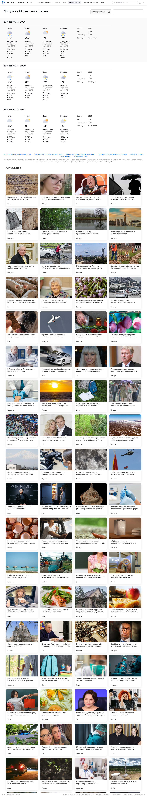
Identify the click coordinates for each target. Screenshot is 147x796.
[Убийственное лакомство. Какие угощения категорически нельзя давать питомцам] (22, 327)
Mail (3, 794)
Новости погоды (136, 154)
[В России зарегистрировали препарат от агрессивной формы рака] (125, 499)
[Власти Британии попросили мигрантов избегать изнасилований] (125, 224)
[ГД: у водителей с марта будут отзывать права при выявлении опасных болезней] (22, 602)
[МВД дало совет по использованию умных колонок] (125, 534)
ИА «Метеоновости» (138, 794)
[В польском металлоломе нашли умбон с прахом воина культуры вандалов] (91, 499)
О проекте (65, 794)
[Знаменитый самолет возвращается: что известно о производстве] (56, 568)
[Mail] (3, 2)
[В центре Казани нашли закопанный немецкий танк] (22, 224)
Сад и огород (65, 156)
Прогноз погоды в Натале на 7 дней (80, 154)
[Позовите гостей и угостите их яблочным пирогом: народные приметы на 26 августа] (125, 602)
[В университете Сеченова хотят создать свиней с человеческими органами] (22, 293)
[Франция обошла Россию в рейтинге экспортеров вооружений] (56, 327)
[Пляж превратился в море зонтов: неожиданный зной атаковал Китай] (22, 430)
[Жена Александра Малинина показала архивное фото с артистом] (56, 430)
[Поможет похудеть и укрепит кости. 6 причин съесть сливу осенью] (125, 327)
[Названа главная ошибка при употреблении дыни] (56, 705)
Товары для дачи (80, 156)
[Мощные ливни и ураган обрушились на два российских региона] (56, 259)
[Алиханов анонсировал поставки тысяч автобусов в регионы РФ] (22, 740)
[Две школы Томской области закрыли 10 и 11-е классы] (91, 396)
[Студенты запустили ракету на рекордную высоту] (125, 774)
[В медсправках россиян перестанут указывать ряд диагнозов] (91, 774)
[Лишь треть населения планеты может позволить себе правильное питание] (56, 602)
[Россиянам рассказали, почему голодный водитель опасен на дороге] (56, 534)
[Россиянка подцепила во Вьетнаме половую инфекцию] (22, 671)
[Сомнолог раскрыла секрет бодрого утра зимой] (125, 705)
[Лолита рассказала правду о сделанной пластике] (22, 499)
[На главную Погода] (10, 2)
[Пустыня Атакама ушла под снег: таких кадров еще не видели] (125, 430)
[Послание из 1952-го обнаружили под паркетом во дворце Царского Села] (22, 190)
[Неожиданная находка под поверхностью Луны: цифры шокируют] (91, 465)
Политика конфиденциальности (80, 794)
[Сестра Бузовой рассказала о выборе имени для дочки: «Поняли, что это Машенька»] (56, 740)
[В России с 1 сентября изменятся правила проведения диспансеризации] (22, 362)
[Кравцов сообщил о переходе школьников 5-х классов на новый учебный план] (56, 671)
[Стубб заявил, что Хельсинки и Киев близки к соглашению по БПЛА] (125, 637)
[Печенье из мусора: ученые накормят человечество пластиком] (125, 568)
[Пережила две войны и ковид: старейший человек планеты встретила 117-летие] (56, 293)
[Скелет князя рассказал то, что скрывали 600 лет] (22, 637)
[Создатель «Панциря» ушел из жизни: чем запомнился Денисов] (91, 327)
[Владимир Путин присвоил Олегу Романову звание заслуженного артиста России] (56, 637)
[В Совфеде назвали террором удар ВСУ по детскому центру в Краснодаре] (91, 602)
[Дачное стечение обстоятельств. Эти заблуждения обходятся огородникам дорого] (125, 259)
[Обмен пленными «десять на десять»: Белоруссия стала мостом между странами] (125, 465)
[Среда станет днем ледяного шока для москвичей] (56, 224)
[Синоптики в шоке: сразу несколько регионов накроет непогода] (125, 396)
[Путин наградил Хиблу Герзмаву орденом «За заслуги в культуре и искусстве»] (91, 705)
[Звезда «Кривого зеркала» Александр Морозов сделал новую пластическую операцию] (91, 190)
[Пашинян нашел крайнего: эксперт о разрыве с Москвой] (22, 465)
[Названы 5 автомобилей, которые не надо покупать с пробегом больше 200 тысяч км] (56, 362)
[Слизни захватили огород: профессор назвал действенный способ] (91, 534)
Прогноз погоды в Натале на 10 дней (112, 154)
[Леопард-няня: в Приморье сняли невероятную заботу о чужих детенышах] (91, 430)
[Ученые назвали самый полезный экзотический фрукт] (91, 671)
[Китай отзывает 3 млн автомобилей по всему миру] (125, 293)
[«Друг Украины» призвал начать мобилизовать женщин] (22, 259)
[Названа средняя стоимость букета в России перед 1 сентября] (91, 568)
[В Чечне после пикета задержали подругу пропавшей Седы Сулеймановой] (56, 190)
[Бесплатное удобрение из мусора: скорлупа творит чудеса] (22, 534)
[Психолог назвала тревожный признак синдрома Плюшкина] (91, 637)
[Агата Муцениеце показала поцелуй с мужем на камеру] (125, 740)
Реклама (18, 794)
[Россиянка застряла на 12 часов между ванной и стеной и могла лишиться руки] (22, 396)
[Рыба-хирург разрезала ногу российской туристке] (22, 568)
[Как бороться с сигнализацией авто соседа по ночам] (22, 774)
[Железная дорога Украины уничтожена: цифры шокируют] (91, 259)
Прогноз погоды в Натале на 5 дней (48, 154)
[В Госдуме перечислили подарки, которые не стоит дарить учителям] (22, 705)
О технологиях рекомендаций (101, 794)
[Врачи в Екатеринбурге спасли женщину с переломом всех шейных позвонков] (125, 671)
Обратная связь (117, 794)
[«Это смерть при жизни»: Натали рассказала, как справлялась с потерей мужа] (91, 362)
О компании (10, 794)
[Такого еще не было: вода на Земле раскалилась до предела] (56, 396)
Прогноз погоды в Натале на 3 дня (17, 154)
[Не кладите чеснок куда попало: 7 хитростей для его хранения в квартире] (91, 293)
